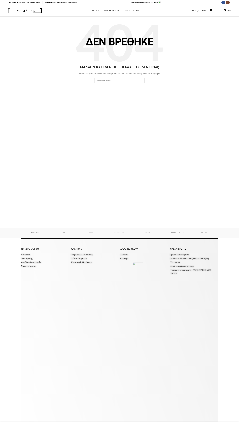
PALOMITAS (119, 233)
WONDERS (35, 233)
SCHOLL (63, 233)
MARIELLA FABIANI (176, 233)
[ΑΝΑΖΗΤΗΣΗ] (142, 80)
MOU (148, 233)
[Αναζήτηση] (215, 10)
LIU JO (204, 233)
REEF (91, 233)
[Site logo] (25, 11)
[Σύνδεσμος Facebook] (223, 2)
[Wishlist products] (219, 10)
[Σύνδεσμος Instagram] (228, 2)
